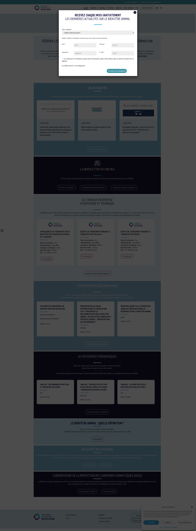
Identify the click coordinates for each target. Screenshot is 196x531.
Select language (66, 29)
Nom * (63, 44)
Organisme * (65, 52)
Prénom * (102, 44)
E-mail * (102, 52)
